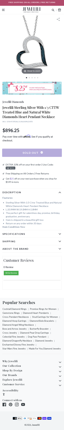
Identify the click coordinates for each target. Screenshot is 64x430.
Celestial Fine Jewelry (13, 336)
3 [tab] (32, 77)
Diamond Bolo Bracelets (42, 320)
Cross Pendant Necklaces (15, 316)
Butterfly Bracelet (39, 328)
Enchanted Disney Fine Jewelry (18, 344)
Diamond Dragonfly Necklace (17, 340)
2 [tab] (29, 77)
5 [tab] (37, 77)
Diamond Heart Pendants (36, 312)
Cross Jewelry (9, 332)
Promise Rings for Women (43, 308)
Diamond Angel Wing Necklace (18, 324)
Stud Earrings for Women (45, 316)
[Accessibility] (3, 394)
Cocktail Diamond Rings (14, 308)
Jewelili (36, 425)
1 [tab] (26, 77)
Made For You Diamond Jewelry (45, 348)
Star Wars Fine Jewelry (14, 348)
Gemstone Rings (11, 312)
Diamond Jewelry (44, 340)
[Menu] (3, 10)
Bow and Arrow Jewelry (14, 328)
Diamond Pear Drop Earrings (34, 332)
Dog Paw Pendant (37, 336)
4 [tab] (34, 77)
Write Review (11, 273)
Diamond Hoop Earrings (14, 320)
